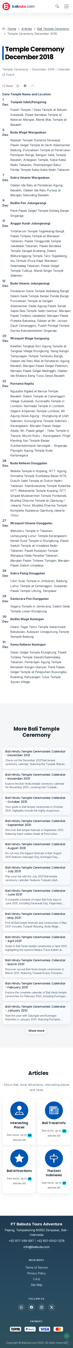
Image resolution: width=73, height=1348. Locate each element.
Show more (36, 1030)
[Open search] (57, 6)
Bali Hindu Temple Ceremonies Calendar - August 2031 (35, 846)
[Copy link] (32, 86)
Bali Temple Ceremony (53, 29)
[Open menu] (66, 6)
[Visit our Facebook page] (31, 1307)
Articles (26, 29)
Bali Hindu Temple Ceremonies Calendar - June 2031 (35, 893)
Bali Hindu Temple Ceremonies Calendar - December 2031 (35, 753)
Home (12, 29)
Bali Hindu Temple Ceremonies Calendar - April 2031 (35, 939)
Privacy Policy (36, 1273)
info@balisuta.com (37, 1247)
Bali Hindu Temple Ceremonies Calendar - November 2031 (35, 777)
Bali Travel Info (54, 1123)
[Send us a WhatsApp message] (21, 1307)
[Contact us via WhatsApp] (67, 1336)
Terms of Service (36, 1267)
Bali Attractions (19, 1171)
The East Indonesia (54, 1173)
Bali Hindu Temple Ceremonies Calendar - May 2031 (35, 916)
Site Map (36, 1285)
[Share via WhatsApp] (18, 86)
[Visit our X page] (51, 1307)
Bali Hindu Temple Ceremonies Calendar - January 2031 (35, 1008)
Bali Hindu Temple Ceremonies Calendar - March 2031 (35, 962)
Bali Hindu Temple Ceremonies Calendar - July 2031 (35, 869)
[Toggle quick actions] (66, 1342)
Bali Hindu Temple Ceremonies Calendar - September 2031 (35, 823)
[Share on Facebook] (25, 86)
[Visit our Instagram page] (41, 1307)
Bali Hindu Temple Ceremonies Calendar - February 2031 (35, 985)
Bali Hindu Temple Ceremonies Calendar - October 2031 (35, 800)
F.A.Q (36, 1279)
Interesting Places (19, 1125)
